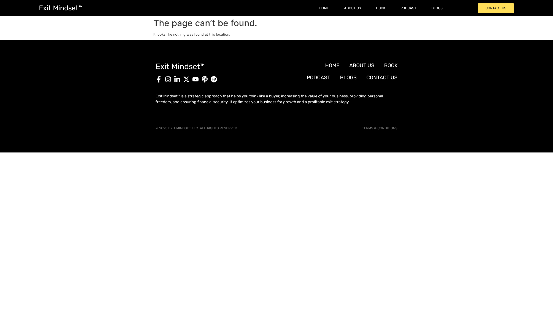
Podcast (408, 8)
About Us (352, 8)
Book (380, 8)
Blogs (437, 8)
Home (324, 8)
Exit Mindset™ (61, 8)
